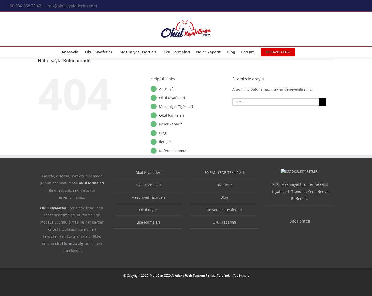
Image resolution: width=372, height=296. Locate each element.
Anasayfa (167, 88)
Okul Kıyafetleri (172, 97)
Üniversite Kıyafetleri (224, 209)
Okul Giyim (148, 209)
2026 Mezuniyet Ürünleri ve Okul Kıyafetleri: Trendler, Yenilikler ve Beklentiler (300, 191)
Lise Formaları (148, 222)
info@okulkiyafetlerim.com (72, 6)
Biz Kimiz (224, 184)
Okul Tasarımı (224, 222)
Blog (163, 133)
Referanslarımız (172, 150)
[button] (302, 52)
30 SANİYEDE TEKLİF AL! (224, 172)
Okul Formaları (171, 115)
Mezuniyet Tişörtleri (176, 106)
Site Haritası (300, 221)
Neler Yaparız (170, 124)
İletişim (165, 141)
